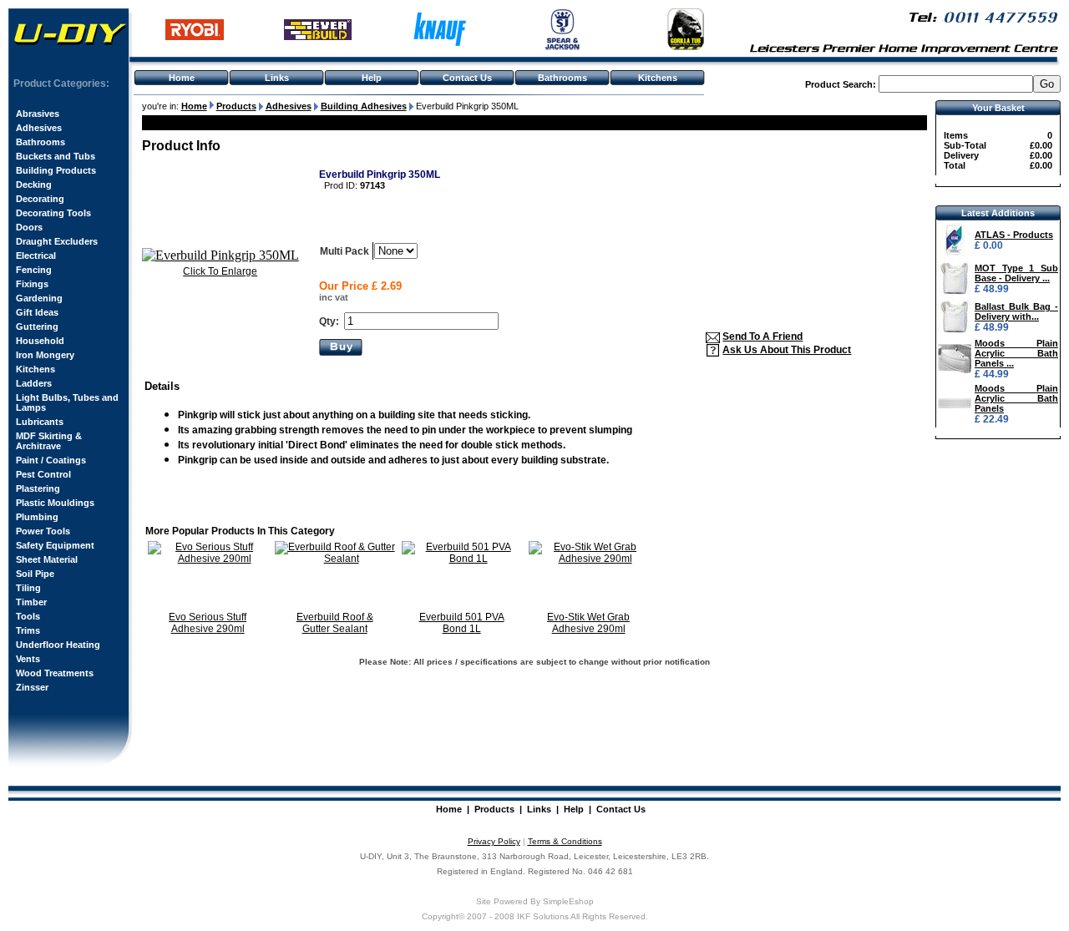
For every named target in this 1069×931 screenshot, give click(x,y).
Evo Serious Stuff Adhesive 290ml (207, 623)
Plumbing (37, 517)
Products (494, 809)
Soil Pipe (35, 574)
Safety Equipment (55, 545)
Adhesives (39, 128)
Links (277, 78)
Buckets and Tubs (55, 156)
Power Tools (43, 531)
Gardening (39, 298)
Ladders (34, 383)
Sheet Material (47, 559)
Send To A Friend (762, 336)
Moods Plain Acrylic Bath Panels (1016, 398)
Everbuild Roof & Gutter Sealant (334, 623)
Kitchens (657, 78)
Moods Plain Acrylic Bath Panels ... (1016, 353)
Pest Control (43, 474)
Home (182, 78)
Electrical (36, 255)
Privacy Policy (494, 841)
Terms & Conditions (565, 841)
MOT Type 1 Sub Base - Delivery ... (1016, 273)
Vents (28, 659)
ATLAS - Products (1014, 235)
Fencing (34, 270)
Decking (34, 185)
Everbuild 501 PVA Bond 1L (461, 623)
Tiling (28, 588)
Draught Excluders (57, 241)
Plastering (38, 488)
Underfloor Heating (58, 645)
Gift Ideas (37, 312)
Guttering (37, 326)
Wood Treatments (55, 673)
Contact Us (467, 78)
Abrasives (37, 114)
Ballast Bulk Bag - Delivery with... (1016, 311)
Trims (28, 630)
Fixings (32, 284)
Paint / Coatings (51, 460)
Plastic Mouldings (55, 503)
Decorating (40, 199)
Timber (31, 602)
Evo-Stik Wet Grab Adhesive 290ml (588, 623)
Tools (28, 616)
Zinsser (32, 687)
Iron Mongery (45, 355)
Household (40, 341)
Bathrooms (562, 78)
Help (372, 78)
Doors (29, 227)
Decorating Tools (53, 213)
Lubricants (39, 422)
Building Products (56, 170)
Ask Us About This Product (786, 350)
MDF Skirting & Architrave (49, 441)
